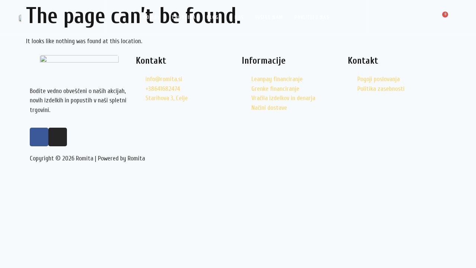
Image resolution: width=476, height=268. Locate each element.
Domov (152, 17)
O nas (237, 17)
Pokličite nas (312, 17)
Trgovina (183, 17)
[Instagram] (57, 137)
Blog (213, 17)
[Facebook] (39, 137)
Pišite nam (269, 17)
